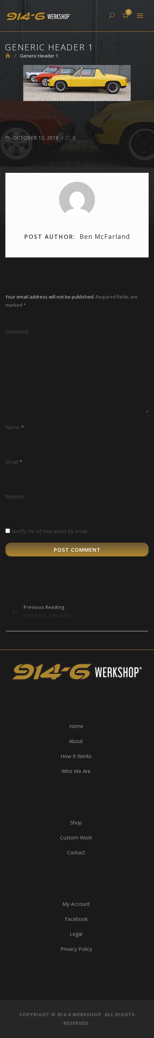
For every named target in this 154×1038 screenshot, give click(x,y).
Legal (76, 934)
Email (13, 461)
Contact (76, 852)
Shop (76, 822)
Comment (17, 331)
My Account (76, 904)
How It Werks (76, 756)
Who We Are (76, 771)
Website (14, 496)
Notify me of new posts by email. (49, 531)
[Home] (10, 55)
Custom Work (76, 837)
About (76, 741)
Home (76, 726)
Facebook (76, 919)
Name (14, 427)
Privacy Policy (76, 949)
